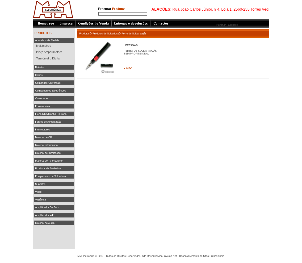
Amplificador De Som (47, 207)
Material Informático (46, 145)
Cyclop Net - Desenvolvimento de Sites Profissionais (194, 256)
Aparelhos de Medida (47, 40)
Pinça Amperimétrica (49, 52)
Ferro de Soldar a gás (134, 33)
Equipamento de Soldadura (50, 176)
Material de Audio (45, 222)
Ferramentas (42, 106)
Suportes (40, 184)
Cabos (39, 75)
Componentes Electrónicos (50, 90)
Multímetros (43, 45)
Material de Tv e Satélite (49, 160)
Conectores (42, 98)
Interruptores (42, 129)
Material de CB (43, 137)
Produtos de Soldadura (48, 168)
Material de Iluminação (48, 152)
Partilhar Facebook (227, 24)
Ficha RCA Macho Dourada (51, 114)
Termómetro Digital (48, 58)
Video (38, 191)
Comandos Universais (48, 82)
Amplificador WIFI (45, 215)
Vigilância (40, 199)
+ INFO (128, 68)
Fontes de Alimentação (48, 121)
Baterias (40, 67)
